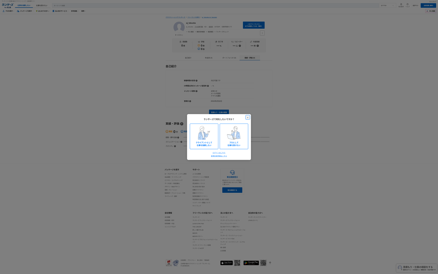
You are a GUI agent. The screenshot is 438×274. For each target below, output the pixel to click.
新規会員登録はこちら (219, 156)
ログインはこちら (219, 152)
